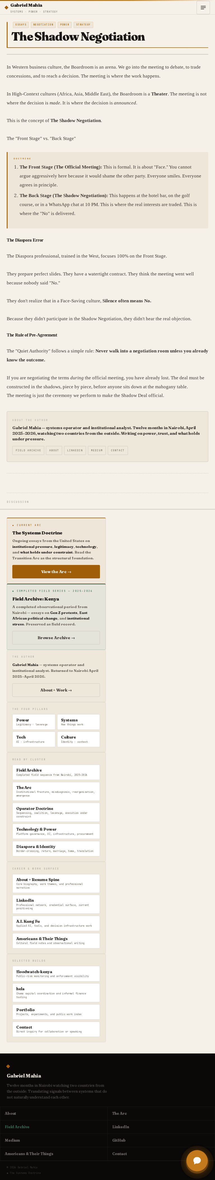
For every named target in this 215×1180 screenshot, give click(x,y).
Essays (20, 24)
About (54, 450)
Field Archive (28, 450)
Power (64, 24)
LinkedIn (75, 450)
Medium (97, 450)
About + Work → (56, 690)
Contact (118, 450)
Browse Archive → (56, 637)
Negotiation (43, 24)
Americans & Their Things (29, 1153)
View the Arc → (56, 571)
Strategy (83, 24)
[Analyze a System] (197, 1162)
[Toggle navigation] (203, 7)
